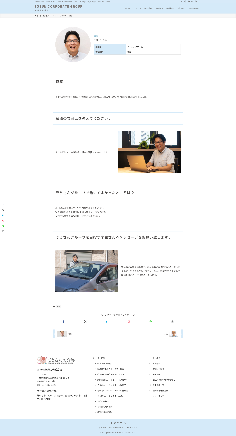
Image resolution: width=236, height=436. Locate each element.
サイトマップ (158, 395)
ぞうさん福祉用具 (105, 406)
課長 (58, 306)
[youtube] (192, 1)
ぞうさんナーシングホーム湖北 (110, 395)
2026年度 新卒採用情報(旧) (164, 379)
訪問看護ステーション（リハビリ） (112, 379)
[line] (189, 1)
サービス (101, 358)
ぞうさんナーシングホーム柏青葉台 (112, 390)
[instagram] (185, 1)
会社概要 (156, 358)
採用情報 (156, 374)
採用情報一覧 (158, 385)
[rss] (196, 1)
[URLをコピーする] (172, 321)
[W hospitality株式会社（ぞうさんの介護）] (58, 8)
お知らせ (156, 363)
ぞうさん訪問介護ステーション (110, 374)
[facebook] (182, 1)
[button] (63, 321)
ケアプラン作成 (104, 363)
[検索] (199, 1)
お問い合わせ (158, 368)
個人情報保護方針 (160, 390)
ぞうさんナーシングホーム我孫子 (111, 385)
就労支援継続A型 (104, 412)
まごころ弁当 (103, 401)
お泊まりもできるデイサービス (110, 368)
